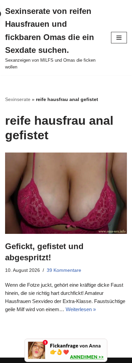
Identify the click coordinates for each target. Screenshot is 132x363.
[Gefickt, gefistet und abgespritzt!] (66, 193)
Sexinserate (17, 99)
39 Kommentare (64, 270)
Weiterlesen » (81, 309)
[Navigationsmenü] (119, 37)
